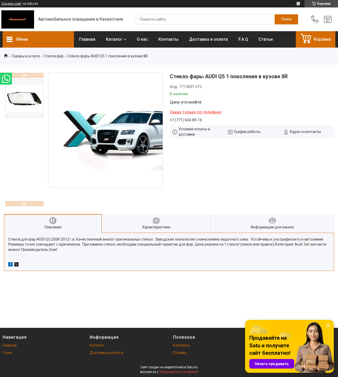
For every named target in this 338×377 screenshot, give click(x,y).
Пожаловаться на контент (178, 372)
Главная (87, 39)
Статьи (266, 39)
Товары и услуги (25, 56)
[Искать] (286, 19)
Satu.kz (192, 367)
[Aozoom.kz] (17, 19)
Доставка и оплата (208, 39)
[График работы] (327, 19)
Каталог (114, 39)
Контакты (168, 39)
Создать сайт (11, 4)
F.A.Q (243, 39)
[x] (16, 265)
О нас (142, 39)
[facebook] (10, 265)
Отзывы (180, 353)
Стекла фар (54, 56)
